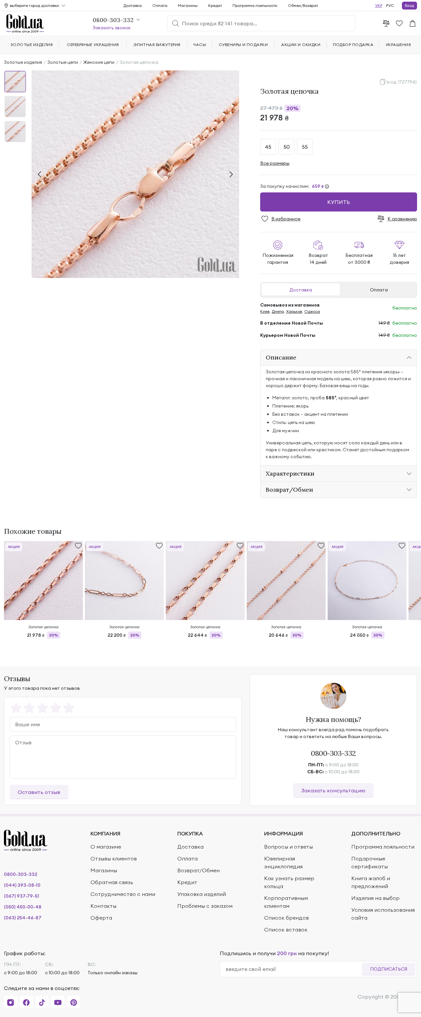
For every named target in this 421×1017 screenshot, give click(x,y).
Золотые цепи (62, 62)
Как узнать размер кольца (289, 882)
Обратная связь (111, 882)
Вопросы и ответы (288, 846)
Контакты (103, 906)
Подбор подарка (353, 44)
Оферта (101, 917)
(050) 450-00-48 (22, 907)
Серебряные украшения (93, 44)
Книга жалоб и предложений (370, 882)
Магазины (188, 5)
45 (268, 146)
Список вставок (286, 929)
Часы (199, 44)
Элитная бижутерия (157, 44)
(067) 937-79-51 (21, 896)
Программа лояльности (255, 5)
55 (305, 146)
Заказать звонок (112, 28)
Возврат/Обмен (198, 870)
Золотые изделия (23, 62)
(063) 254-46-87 (22, 918)
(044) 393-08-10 (22, 885)
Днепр (278, 311)
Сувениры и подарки (243, 44)
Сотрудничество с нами (122, 894)
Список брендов (286, 917)
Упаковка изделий (201, 894)
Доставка (300, 290)
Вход (409, 5)
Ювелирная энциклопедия (283, 862)
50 (287, 146)
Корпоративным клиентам (286, 902)
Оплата (379, 290)
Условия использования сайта (383, 913)
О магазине (105, 846)
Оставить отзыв (39, 792)
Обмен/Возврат (303, 5)
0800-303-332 (333, 753)
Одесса (312, 311)
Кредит (215, 5)
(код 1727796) (401, 82)
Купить (338, 202)
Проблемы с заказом (205, 906)
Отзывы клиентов (113, 858)
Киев (264, 311)
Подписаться (388, 969)
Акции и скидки (300, 44)
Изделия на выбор (375, 898)
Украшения (398, 44)
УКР (378, 5)
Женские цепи (98, 62)
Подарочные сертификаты (369, 862)
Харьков (294, 311)
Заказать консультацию (333, 790)
